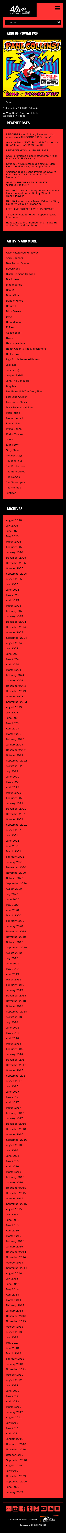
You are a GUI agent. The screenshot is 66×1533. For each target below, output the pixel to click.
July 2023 (12, 712)
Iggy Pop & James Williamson (23, 359)
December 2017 (16, 1059)
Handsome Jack (15, 343)
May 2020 (12, 904)
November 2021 (16, 814)
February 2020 (15, 920)
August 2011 (14, 1417)
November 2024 (16, 627)
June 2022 (12, 776)
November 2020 (16, 872)
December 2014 (16, 1251)
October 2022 (14, 755)
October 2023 (14, 696)
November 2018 (16, 1000)
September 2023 (16, 701)
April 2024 (12, 664)
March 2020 (13, 915)
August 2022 (14, 766)
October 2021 (14, 819)
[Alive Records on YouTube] (44, 1508)
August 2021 (14, 830)
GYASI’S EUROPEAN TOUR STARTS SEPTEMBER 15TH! (26, 184)
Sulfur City (12, 444)
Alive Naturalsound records (22, 252)
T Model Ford (14, 460)
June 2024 (12, 653)
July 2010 (12, 1470)
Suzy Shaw (12, 450)
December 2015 (16, 1187)
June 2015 (12, 1219)
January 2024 (14, 680)
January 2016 (14, 1182)
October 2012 (14, 1374)
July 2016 (12, 1150)
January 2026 (14, 552)
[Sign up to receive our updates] (9, 1508)
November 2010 (16, 1449)
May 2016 (12, 1161)
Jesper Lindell (14, 375)
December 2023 (16, 685)
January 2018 (14, 1054)
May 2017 (12, 1097)
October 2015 (14, 1198)
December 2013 (16, 1316)
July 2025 (12, 584)
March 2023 (13, 733)
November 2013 (16, 1321)
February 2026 (15, 547)
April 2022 (12, 787)
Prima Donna (14, 428)
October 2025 (14, 568)
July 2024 (12, 648)
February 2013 (15, 1358)
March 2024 (13, 669)
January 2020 (14, 926)
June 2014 (12, 1284)
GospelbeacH (14, 332)
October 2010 (14, 1454)
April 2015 (12, 1230)
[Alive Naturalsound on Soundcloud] (50, 1508)
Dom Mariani (13, 322)
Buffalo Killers (14, 300)
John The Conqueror (18, 380)
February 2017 (15, 1113)
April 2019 (12, 974)
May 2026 (12, 536)
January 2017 (14, 1118)
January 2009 (14, 1492)
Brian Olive (12, 295)
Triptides (11, 492)
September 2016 (16, 1139)
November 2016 (16, 1129)
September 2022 (16, 760)
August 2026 (14, 520)
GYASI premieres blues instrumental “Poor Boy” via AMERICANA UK (31, 157)
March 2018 (13, 1043)
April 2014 (12, 1294)
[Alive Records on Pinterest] (36, 1508)
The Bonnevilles (15, 471)
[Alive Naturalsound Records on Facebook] (22, 1508)
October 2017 (14, 1070)
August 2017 (14, 1081)
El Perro (10, 327)
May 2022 (12, 782)
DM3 (9, 316)
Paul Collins (13, 423)
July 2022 (12, 771)
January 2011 (14, 1438)
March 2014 (13, 1300)
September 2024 (16, 637)
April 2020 (12, 910)
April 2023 (12, 728)
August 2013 (14, 1332)
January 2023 (14, 744)
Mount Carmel (14, 418)
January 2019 (14, 990)
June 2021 (12, 840)
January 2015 (14, 1246)
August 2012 (14, 1380)
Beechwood (13, 268)
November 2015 (16, 1193)
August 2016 (14, 1145)
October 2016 (14, 1134)
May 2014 (12, 1289)
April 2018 (12, 1038)
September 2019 (16, 947)
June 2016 (12, 1155)
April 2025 (12, 600)
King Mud (11, 386)
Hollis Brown (13, 354)
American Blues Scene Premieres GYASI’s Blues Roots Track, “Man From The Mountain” (31, 174)
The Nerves (13, 476)
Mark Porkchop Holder (19, 407)
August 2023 (14, 707)
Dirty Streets (13, 311)
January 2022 (14, 803)
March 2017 (13, 1107)
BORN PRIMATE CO (38, 1525)
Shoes (10, 439)
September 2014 (16, 1267)
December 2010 (16, 1444)
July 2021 (12, 835)
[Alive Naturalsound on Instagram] (15, 1508)
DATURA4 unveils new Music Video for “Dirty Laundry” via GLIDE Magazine (33, 202)
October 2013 (14, 1326)
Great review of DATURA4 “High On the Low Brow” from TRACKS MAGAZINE (32, 144)
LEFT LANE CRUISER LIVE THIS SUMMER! (30, 209)
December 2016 (16, 1123)
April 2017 (12, 1102)
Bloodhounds (14, 284)
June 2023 (12, 717)
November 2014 (16, 1257)
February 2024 (15, 675)
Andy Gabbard (14, 258)
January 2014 (14, 1310)
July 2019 (12, 958)
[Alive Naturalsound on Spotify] (57, 1508)
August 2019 (14, 952)
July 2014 (12, 1278)
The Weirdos (13, 487)
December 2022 (16, 749)
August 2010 (14, 1465)
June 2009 (12, 1486)
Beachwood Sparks (17, 263)
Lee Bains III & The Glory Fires (24, 391)
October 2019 (14, 942)
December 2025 (16, 557)
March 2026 (13, 541)
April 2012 (12, 1401)
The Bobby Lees (15, 466)
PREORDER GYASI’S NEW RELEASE (27, 150)
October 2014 (14, 1262)
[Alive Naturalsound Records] (19, 13)
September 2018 (16, 1011)
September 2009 (16, 1481)
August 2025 (14, 579)
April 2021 (12, 846)
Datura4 (11, 306)
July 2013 (12, 1337)
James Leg (12, 370)
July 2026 (12, 525)
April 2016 (12, 1166)
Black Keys (12, 279)
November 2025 (16, 563)
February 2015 (15, 1241)
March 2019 (13, 979)
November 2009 (16, 1476)
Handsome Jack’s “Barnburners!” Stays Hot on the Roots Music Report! (32, 224)
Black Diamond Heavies (20, 274)
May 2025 (12, 595)
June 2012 (12, 1390)
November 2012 (16, 1369)
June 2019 (12, 963)
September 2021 (16, 824)
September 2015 (16, 1203)
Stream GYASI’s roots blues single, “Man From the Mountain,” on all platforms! (30, 165)
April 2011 (12, 1433)
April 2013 (12, 1348)
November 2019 (16, 936)
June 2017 (12, 1091)
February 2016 (15, 1177)
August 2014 (14, 1273)
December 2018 (16, 995)
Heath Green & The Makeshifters (26, 348)
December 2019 (16, 931)
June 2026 (12, 531)
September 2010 (16, 1460)
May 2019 (12, 968)
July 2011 (12, 1422)
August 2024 (14, 643)
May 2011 (12, 1428)
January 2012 (14, 1412)
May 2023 (12, 723)
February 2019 (15, 984)
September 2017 (16, 1075)
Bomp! (10, 290)
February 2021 (15, 856)
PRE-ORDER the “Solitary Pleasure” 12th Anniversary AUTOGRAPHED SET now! (30, 136)
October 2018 (14, 1006)
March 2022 (13, 792)
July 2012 (12, 1385)
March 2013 (13, 1353)
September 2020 (16, 883)
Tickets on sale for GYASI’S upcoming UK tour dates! (31, 216)
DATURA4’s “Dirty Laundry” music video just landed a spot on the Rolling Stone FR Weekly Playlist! (32, 193)
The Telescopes (15, 482)
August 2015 (14, 1209)
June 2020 (12, 899)
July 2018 (12, 1022)
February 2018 (15, 1049)
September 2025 (16, 573)
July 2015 (12, 1214)
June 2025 (12, 589)
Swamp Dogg (14, 455)
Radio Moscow (15, 434)
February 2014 (15, 1305)
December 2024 (16, 621)
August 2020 (14, 888)
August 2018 (14, 1016)
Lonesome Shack (16, 402)
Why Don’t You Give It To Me (21, 113)
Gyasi (9, 338)
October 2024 (14, 632)
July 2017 (12, 1086)
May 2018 (12, 1033)
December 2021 (16, 808)
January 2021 (14, 862)
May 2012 (12, 1396)
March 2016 (13, 1171)
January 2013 (14, 1364)
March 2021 (13, 851)
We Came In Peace (16, 115)
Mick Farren (13, 412)
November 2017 (16, 1065)
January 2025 (14, 616)
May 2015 (12, 1225)
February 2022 (15, 798)
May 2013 (12, 1342)
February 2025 (15, 611)
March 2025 (13, 605)
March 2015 (13, 1235)
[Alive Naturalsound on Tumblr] (29, 1508)
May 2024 (12, 659)
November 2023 (16, 691)
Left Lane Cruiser (16, 396)
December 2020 (16, 867)
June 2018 (12, 1027)
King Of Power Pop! (23, 34)
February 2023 (15, 739)
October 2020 (14, 878)
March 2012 (13, 1406)
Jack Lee (11, 364)
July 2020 (12, 894)
